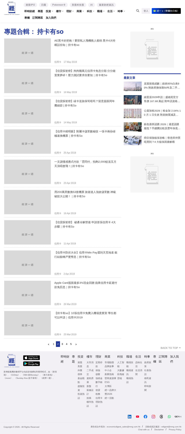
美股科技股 (78, 5)
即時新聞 (147, 388)
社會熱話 (147, 372)
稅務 (98, 394)
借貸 (98, 390)
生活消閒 (138, 372)
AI (91, 5)
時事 (120, 11)
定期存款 (99, 364)
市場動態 (109, 362)
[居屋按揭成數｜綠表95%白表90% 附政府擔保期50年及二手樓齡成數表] (133, 87)
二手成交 (90, 372)
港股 (80, 362)
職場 (99, 11)
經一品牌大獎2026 (110, 392)
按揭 (89, 398)
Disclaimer (159, 429)
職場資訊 (129, 372)
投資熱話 (81, 396)
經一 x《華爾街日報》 (168, 11)
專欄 (27, 17)
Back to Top (169, 347)
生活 (110, 11)
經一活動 (109, 398)
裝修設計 (90, 392)
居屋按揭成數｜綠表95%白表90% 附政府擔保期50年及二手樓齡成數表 (162, 86)
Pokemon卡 (59, 5)
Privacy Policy (175, 429)
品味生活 (138, 364)
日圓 (43, 5)
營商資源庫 (110, 378)
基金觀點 (81, 380)
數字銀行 (99, 384)
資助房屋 (90, 380)
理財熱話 (99, 404)
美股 (80, 366)
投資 (48, 11)
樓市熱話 (90, 404)
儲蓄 (98, 374)
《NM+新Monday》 (31, 375)
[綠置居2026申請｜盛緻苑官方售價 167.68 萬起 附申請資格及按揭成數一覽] (133, 100)
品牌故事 (109, 366)
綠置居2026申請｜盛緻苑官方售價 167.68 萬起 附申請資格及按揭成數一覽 (162, 100)
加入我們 (51, 17)
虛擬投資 (81, 388)
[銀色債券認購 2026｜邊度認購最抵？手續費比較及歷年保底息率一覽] (133, 127)
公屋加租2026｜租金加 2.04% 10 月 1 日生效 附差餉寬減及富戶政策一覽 (162, 113)
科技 (89, 11)
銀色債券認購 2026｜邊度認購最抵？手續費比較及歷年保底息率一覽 (162, 127)
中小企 (108, 370)
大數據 (120, 370)
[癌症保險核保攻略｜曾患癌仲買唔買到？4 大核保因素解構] (133, 141)
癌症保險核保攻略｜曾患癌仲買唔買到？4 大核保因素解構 (162, 139)
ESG (107, 382)
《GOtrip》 (15, 375)
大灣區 (108, 386)
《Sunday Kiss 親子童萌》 (26, 378)
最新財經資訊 (106, 5)
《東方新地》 (48, 375)
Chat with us (143, 429)
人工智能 (120, 364)
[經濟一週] (12, 8)
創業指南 (109, 374)
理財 (69, 11)
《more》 (8, 378)
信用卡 (57, 62)
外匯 (80, 370)
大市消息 (90, 364)
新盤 (89, 386)
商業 (79, 11)
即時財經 (29, 11)
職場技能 (129, 364)
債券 (80, 374)
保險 (98, 370)
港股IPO (30, 5)
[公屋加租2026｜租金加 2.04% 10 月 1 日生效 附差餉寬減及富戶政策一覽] (133, 114)
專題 (40, 11)
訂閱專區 (38, 17)
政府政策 (147, 364)
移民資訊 (147, 380)
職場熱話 (129, 380)
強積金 (99, 378)
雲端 (119, 378)
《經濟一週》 (46, 378)
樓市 (58, 11)
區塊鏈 (120, 374)
